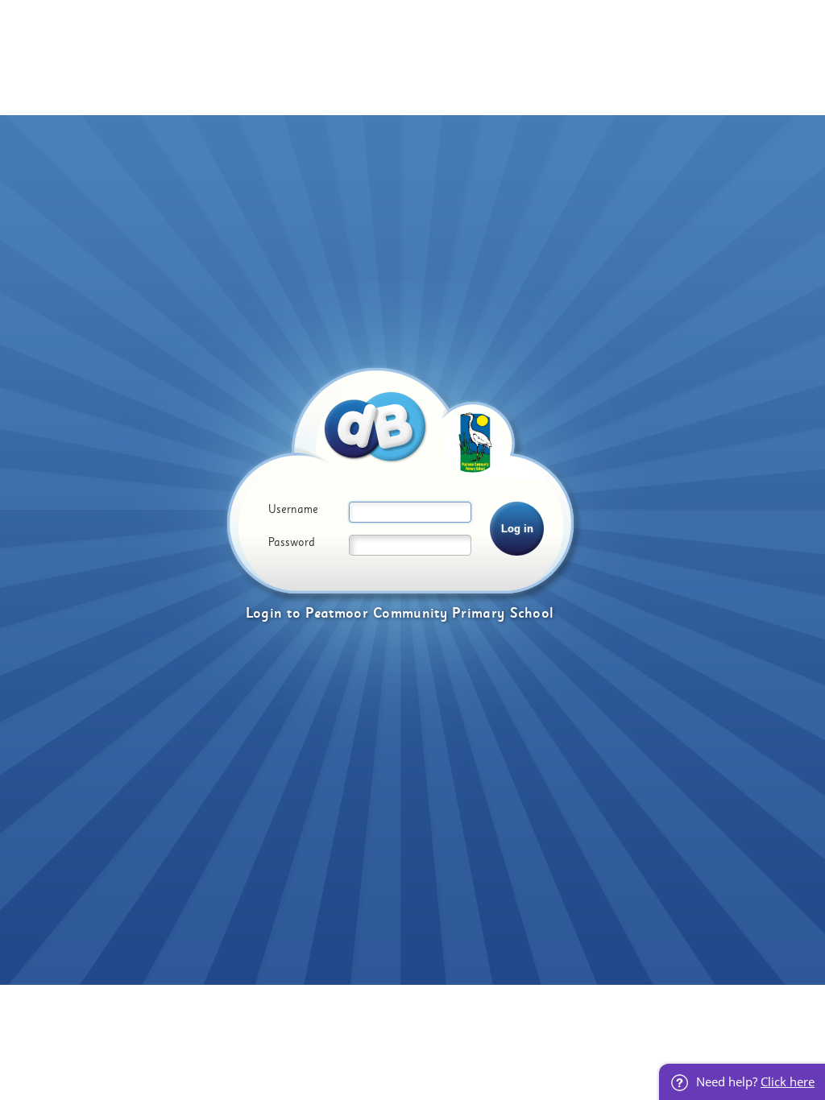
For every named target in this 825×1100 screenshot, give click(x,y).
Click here (788, 1081)
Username (293, 509)
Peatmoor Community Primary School (429, 613)
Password (291, 543)
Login (264, 613)
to (294, 613)
